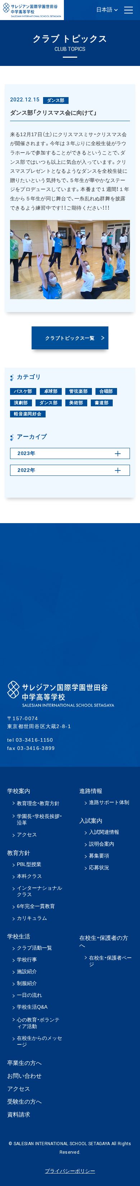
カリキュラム (32, 918)
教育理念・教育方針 (38, 803)
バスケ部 (23, 391)
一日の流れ (29, 995)
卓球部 (51, 391)
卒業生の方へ (24, 1063)
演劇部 (21, 402)
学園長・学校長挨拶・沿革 (39, 819)
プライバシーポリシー (70, 1171)
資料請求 (18, 1114)
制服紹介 (27, 983)
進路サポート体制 (109, 802)
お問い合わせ (24, 1076)
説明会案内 (101, 844)
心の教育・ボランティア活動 (38, 1023)
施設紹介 (27, 971)
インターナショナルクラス (39, 891)
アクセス (27, 834)
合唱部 (106, 391)
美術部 (76, 402)
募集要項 (99, 856)
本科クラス (29, 876)
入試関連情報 (104, 832)
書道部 (101, 402)
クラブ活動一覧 (34, 948)
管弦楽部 (78, 391)
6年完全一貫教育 (36, 906)
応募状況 (99, 867)
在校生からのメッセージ (39, 1041)
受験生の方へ (24, 1102)
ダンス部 (48, 402)
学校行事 (27, 959)
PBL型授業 (29, 864)
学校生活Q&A (32, 1007)
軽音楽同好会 (28, 413)
